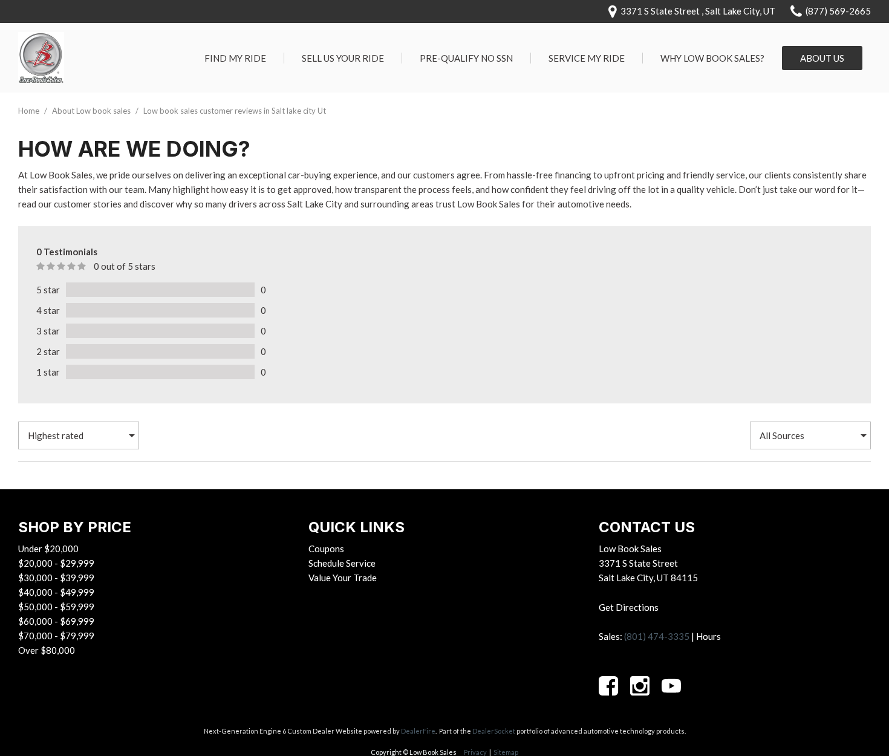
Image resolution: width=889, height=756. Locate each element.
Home (29, 111)
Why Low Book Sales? (712, 58)
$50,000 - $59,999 (56, 606)
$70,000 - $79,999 (56, 635)
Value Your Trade (342, 577)
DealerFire (418, 731)
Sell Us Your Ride (343, 58)
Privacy (475, 752)
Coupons (326, 548)
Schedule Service (342, 563)
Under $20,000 (48, 548)
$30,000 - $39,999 (56, 577)
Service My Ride (587, 58)
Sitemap (505, 752)
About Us (822, 58)
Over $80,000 (46, 650)
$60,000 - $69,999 (56, 621)
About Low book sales (92, 111)
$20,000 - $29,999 (56, 563)
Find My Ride (235, 58)
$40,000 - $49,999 (56, 592)
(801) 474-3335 (656, 636)
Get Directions (629, 607)
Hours (708, 636)
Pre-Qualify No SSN (466, 58)
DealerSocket (493, 731)
